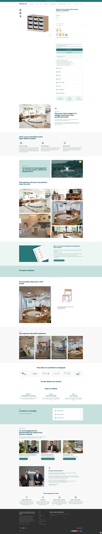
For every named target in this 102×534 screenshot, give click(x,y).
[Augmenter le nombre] (60, 20)
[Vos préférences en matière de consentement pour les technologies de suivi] (100, 532)
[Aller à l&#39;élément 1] (20, 10)
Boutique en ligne (41, 515)
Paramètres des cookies (42, 521)
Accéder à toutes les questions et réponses (25, 413)
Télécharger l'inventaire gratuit (59, 260)
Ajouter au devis (69, 52)
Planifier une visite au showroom (69, 458)
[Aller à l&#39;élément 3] (20, 16)
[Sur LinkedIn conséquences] (25, 528)
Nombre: (57, 18)
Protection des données (42, 524)
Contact (40, 518)
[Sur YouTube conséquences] (23, 528)
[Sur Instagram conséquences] (21, 528)
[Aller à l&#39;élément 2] (20, 13)
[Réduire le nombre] (57, 20)
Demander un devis (23, 458)
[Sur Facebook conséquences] (19, 528)
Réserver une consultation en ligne (47, 458)
